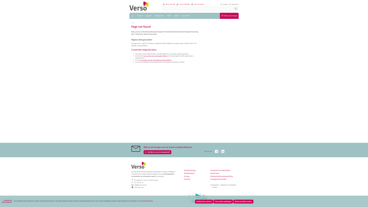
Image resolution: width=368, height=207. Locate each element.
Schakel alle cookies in (204, 201)
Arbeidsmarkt (189, 173)
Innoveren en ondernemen (220, 170)
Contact (225, 4)
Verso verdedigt (185, 4)
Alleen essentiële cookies (243, 201)
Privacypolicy (214, 185)
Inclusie (187, 179)
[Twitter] (215, 151)
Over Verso (186, 16)
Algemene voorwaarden (228, 185)
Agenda (149, 16)
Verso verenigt (170, 4)
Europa (187, 176)
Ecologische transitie (218, 179)
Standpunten (159, 16)
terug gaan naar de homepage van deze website (155, 60)
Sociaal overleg (190, 170)
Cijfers (169, 16)
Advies (176, 16)
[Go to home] (139, 10)
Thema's (140, 16)
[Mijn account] (234, 4)
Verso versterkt (199, 4)
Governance (214, 173)
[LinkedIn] (221, 151)
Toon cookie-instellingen (223, 201)
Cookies (214, 187)
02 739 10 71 (138, 183)
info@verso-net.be (140, 185)
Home (132, 16)
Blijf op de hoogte (230, 16)
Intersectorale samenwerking (221, 176)
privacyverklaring (147, 201)
